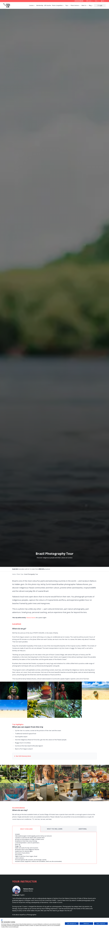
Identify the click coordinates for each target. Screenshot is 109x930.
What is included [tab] (26, 829)
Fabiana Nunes (30, 617)
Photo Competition (57, 5)
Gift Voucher (47, 5)
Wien (96, 1)
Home (14, 574)
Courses (31, 5)
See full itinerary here (23, 756)
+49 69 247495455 (78, 1)
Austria (89, 1)
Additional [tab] (83, 829)
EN (103, 1)
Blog (90, 5)
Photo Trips (20, 574)
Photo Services (75, 5)
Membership (39, 5)
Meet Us (83, 5)
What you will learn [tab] (54, 829)
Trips (66, 5)
